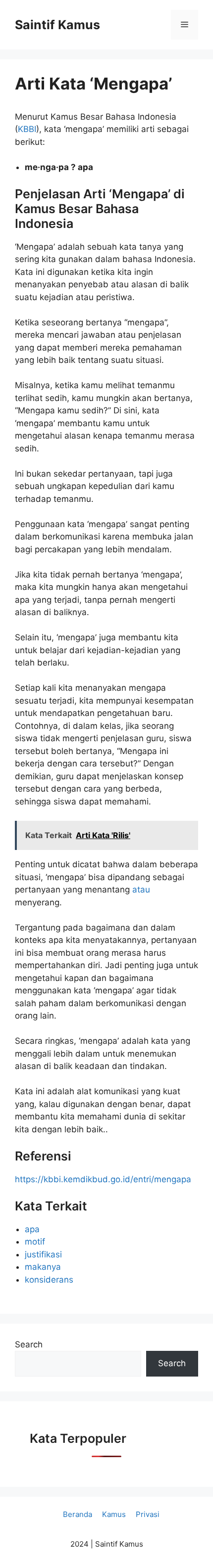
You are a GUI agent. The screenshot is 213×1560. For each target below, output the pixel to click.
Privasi (148, 1514)
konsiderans (49, 1280)
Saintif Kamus (57, 24)
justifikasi (43, 1254)
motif (35, 1242)
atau (141, 889)
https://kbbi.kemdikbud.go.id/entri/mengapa (103, 1179)
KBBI (27, 129)
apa (32, 1229)
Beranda (77, 1514)
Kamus (114, 1514)
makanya (43, 1267)
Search (29, 1344)
